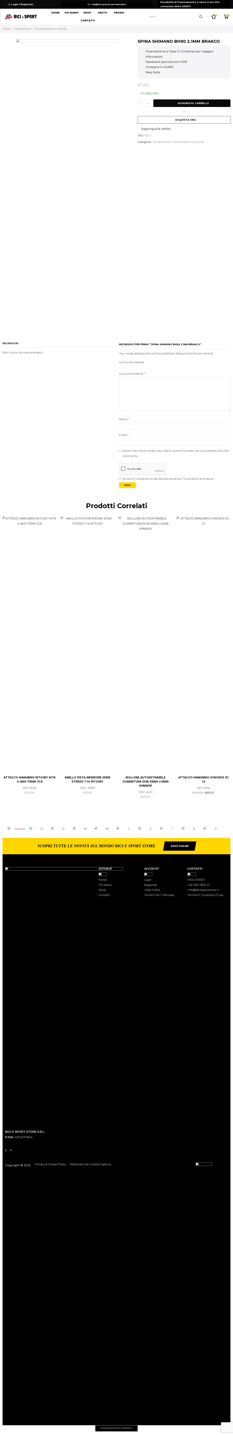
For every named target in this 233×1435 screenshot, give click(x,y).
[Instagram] (11, 1150)
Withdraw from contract (117, 1428)
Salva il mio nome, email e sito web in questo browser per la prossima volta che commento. (175, 453)
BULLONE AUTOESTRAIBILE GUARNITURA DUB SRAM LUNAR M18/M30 (145, 781)
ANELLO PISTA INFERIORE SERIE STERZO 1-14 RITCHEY (87, 779)
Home (56, 12)
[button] (4, 828)
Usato (102, 12)
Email (123, 435)
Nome (124, 419)
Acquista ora (185, 119)
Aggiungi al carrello (193, 103)
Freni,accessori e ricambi (50, 28)
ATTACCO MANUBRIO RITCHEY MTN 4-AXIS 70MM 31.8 (29, 779)
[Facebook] (6, 1150)
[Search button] (201, 16)
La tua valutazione (131, 362)
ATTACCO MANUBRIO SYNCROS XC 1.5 (203, 779)
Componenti (22, 28)
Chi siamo (71, 12)
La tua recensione (132, 373)
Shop (87, 12)
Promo (119, 12)
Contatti (88, 20)
